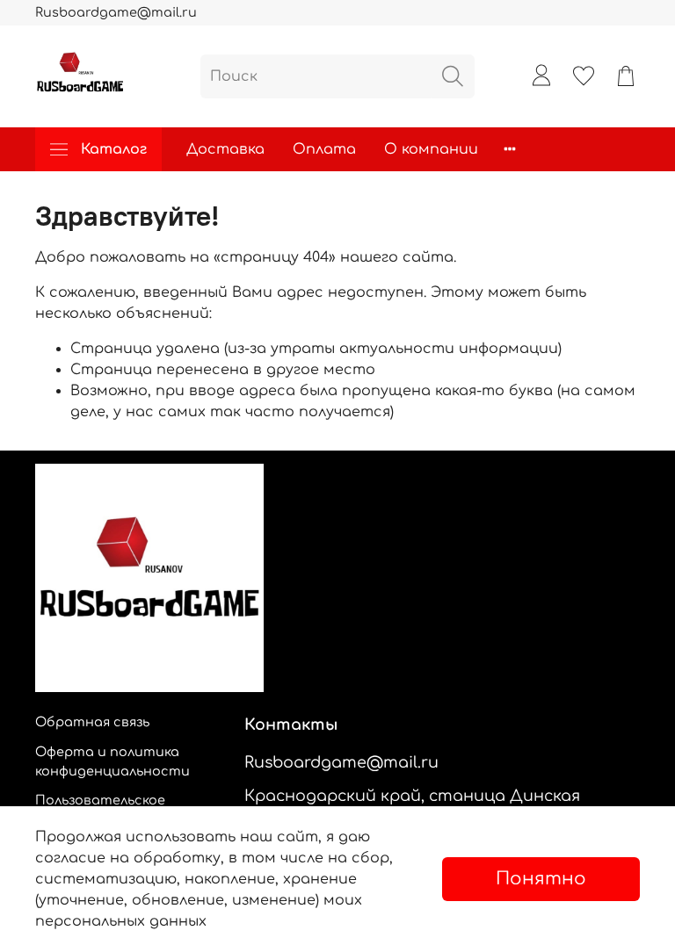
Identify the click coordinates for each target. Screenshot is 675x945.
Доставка (225, 149)
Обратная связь (92, 722)
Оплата (324, 149)
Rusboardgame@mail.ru (116, 12)
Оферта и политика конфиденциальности (112, 761)
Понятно (541, 879)
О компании (431, 149)
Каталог (114, 149)
